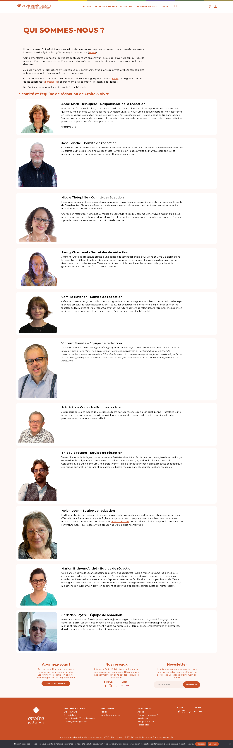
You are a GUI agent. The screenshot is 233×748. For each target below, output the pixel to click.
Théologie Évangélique (75, 721)
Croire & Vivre (70, 711)
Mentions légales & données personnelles (81, 737)
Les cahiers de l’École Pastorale (79, 718)
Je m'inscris (191, 685)
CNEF (115, 78)
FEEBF (92, 52)
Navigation (144, 708)
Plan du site (116, 737)
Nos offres (107, 708)
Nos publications (105, 6)
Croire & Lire (70, 715)
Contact (165, 6)
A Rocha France (120, 521)
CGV (106, 737)
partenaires (51, 81)
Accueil (87, 6)
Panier (103, 711)
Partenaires (143, 724)
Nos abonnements (110, 715)
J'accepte (200, 744)
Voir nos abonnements (55, 683)
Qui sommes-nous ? (146, 6)
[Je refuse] (229, 744)
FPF (120, 81)
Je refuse (213, 744)
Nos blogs (126, 6)
